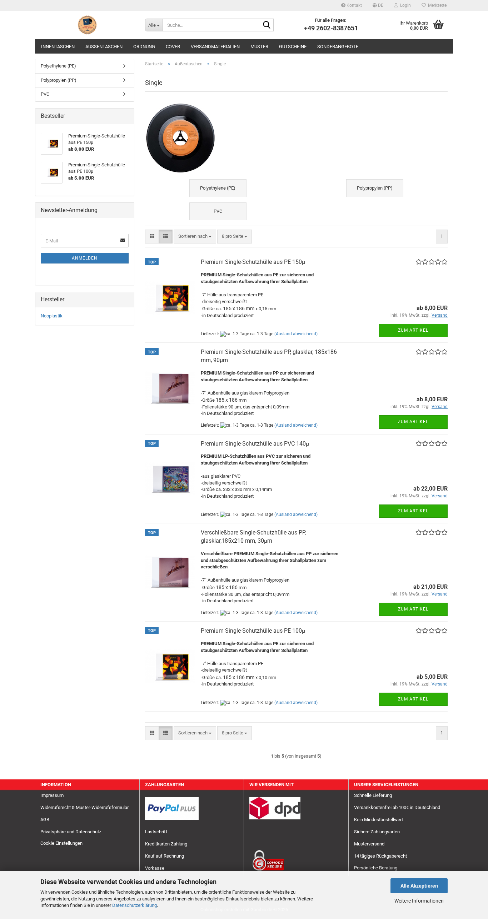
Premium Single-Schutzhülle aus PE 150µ (253, 261)
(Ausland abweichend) (296, 333)
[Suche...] (267, 25)
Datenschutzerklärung (134, 905)
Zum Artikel (413, 330)
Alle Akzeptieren (419, 886)
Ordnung (144, 46)
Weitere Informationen (419, 901)
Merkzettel (437, 5)
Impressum (52, 795)
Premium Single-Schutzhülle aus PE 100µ (253, 630)
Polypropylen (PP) (58, 80)
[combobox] (195, 236)
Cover (173, 46)
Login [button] (404, 5)
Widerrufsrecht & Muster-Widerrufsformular (84, 807)
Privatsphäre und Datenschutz (70, 831)
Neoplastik (52, 315)
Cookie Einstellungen (61, 843)
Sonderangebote (337, 46)
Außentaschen (104, 46)
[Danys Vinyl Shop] (87, 25)
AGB (44, 819)
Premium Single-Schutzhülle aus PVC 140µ (255, 443)
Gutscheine (293, 46)
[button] (378, 5)
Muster (259, 46)
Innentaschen (58, 46)
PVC (45, 94)
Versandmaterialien (215, 46)
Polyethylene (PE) (58, 66)
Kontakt (353, 5)
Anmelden (85, 258)
